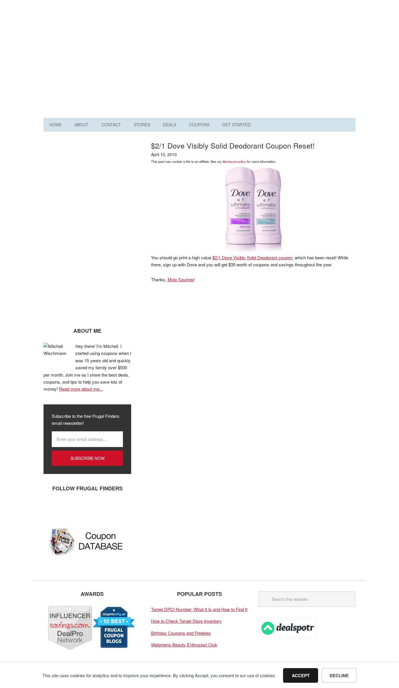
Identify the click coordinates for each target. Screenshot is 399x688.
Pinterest (86, 507)
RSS (103, 507)
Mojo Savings (181, 279)
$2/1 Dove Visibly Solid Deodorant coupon (252, 257)
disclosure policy (234, 161)
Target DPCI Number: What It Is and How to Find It (199, 609)
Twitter (68, 507)
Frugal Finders (77, 33)
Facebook (51, 507)
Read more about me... (81, 389)
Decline (339, 675)
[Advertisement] (249, 61)
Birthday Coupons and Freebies (181, 633)
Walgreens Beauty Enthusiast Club (184, 645)
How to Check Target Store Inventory (186, 621)
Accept (301, 675)
